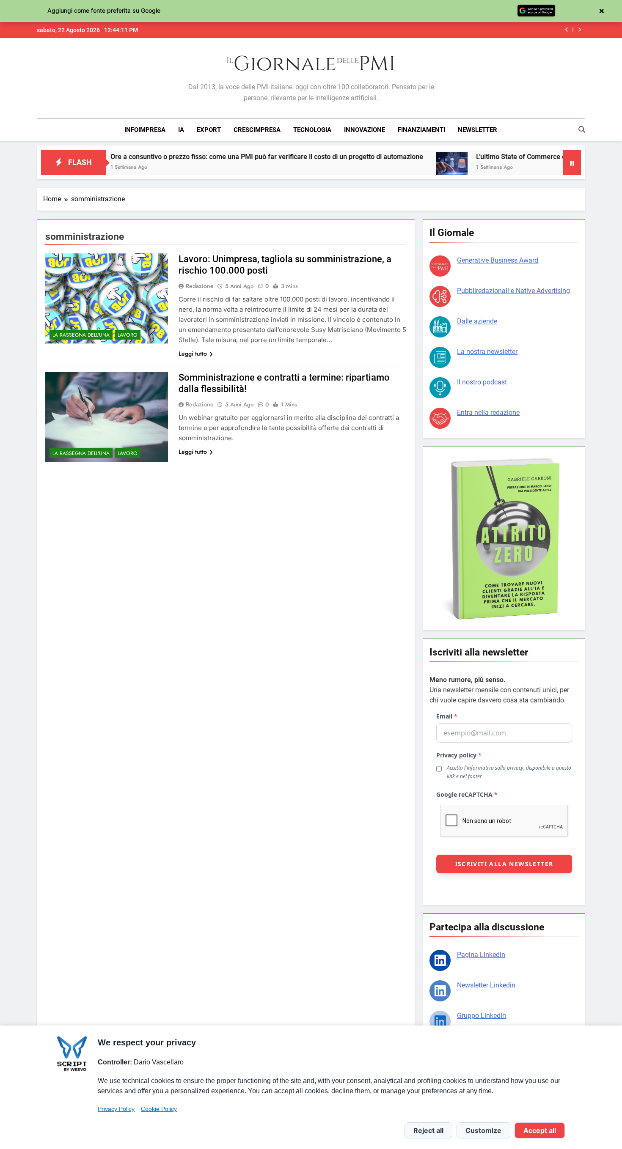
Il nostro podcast (482, 382)
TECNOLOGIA (312, 130)
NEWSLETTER (477, 130)
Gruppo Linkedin (481, 1016)
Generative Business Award (497, 260)
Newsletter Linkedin (486, 985)
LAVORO (128, 335)
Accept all (539, 1130)
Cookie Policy (159, 1108)
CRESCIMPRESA (257, 130)
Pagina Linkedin (481, 955)
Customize (483, 1130)
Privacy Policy (116, 1108)
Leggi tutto (193, 353)
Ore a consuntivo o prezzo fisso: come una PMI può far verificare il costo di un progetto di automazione (228, 157)
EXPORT (209, 130)
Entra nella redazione (488, 413)
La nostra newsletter (487, 352)
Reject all (428, 1130)
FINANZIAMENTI (421, 130)
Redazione (200, 286)
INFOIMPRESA (144, 130)
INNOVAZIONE (364, 130)
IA (181, 130)
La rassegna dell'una (81, 335)
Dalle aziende (477, 321)
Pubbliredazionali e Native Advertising (513, 291)
